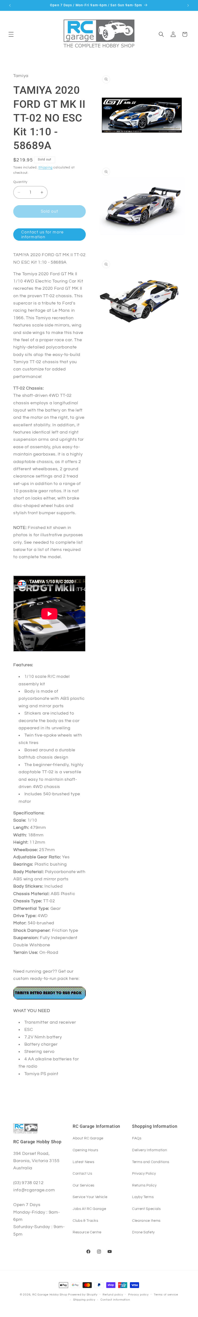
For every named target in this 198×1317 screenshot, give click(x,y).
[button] (11, 34)
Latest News (83, 1162)
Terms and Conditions (150, 1162)
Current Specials (146, 1209)
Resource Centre (87, 1232)
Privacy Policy (144, 1173)
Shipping (45, 167)
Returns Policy (144, 1185)
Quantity (20, 182)
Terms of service (166, 1294)
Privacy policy (138, 1294)
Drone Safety (143, 1232)
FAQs (136, 1138)
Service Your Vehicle (90, 1197)
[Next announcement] (188, 5)
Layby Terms (143, 1197)
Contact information (115, 1299)
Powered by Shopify (83, 1294)
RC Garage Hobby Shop (49, 1294)
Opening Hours (85, 1150)
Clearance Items (146, 1221)
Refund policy (113, 1294)
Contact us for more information (42, 234)
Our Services (83, 1185)
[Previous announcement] (10, 5)
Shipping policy (84, 1299)
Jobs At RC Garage (89, 1209)
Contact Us (82, 1173)
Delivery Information (149, 1150)
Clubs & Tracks (85, 1221)
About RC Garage (88, 1138)
